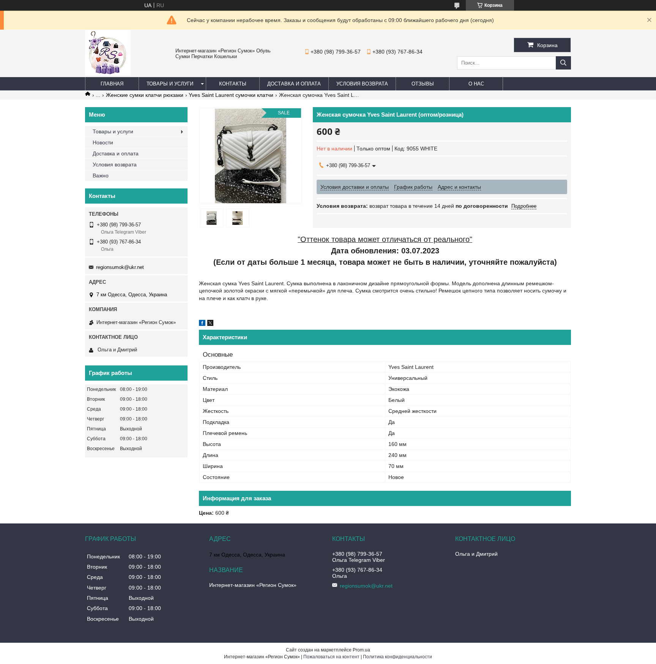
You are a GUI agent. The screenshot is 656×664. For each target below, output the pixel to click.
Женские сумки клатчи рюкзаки (144, 95)
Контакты (232, 84)
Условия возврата (115, 164)
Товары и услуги (170, 84)
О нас (476, 84)
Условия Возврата (362, 84)
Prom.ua (361, 650)
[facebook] (202, 324)
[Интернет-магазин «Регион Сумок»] (108, 74)
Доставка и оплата (294, 84)
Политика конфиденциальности (397, 656)
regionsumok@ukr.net (120, 267)
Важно (101, 175)
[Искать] (563, 63)
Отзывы (423, 84)
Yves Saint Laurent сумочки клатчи (231, 95)
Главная (112, 84)
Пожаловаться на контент (331, 656)
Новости (103, 142)
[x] (210, 324)
